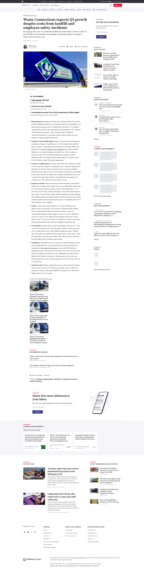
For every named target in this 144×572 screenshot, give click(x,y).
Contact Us (47, 536)
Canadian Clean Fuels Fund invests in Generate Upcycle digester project (111, 67)
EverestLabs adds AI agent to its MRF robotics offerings (110, 77)
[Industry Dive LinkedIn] (24, 532)
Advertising (69, 530)
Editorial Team (48, 533)
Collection (59, 9)
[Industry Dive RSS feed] (35, 532)
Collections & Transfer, (70, 379)
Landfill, (32, 381)
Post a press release (105, 196)
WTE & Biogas (87, 9)
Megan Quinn (32, 46)
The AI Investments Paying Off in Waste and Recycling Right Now (110, 107)
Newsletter (47, 539)
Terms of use (63, 566)
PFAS (93, 9)
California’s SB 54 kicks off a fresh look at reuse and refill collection (62, 496)
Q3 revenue (37, 100)
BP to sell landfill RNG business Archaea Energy (109, 501)
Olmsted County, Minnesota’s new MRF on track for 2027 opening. (106, 234)
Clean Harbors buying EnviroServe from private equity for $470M (109, 470)
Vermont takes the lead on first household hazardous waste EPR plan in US (63, 471)
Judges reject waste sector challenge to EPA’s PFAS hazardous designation (111, 87)
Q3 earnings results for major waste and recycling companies (52, 365)
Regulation (45, 9)
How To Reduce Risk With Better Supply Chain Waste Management (109, 131)
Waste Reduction (101, 9)
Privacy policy (54, 566)
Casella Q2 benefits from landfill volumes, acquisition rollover (109, 491)
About (45, 530)
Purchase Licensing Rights (51, 542)
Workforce (52, 9)
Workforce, (58, 379)
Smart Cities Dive (61, 1)
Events (47, 5)
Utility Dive (69, 1)
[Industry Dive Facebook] (28, 532)
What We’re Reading (50, 547)
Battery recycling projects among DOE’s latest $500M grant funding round (111, 56)
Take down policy (73, 566)
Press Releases (54, 5)
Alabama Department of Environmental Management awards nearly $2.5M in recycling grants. (107, 224)
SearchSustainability (78, 1)
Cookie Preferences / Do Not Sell (89, 566)
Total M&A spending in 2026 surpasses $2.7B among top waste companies (110, 481)
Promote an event (104, 269)
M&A (39, 9)
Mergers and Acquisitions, (45, 379)
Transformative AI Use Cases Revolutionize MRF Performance (109, 119)
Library (42, 5)
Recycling (72, 9)
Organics (78, 9)
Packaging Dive (52, 1)
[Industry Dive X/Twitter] (31, 532)
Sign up (119, 5)
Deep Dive (36, 5)
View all (96, 139)
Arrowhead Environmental (48, 248)
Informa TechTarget (79, 558)
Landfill (66, 9)
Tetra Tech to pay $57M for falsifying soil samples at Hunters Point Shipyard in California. (107, 213)
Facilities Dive (44, 1)
